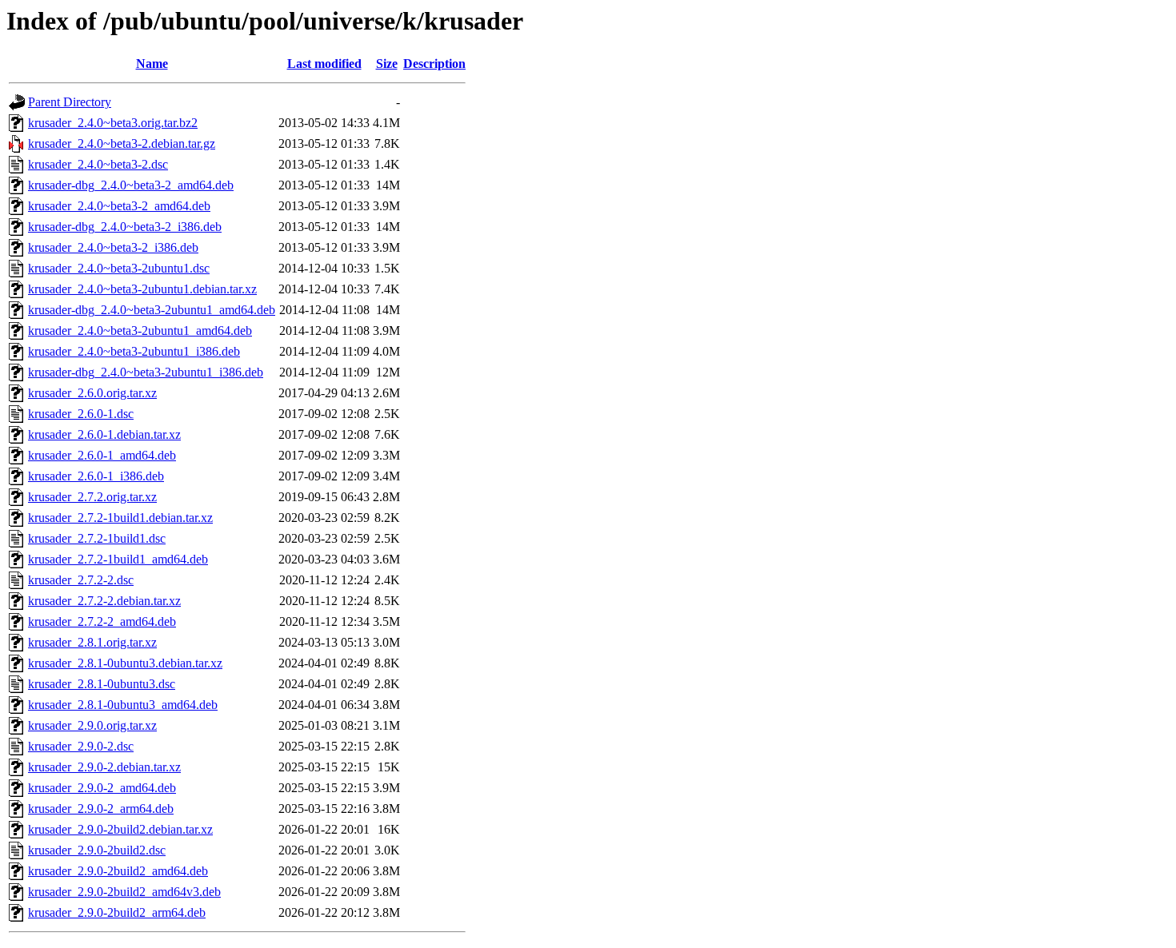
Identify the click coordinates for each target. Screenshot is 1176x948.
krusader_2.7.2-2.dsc (81, 580)
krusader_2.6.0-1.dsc (81, 413)
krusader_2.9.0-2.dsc (81, 746)
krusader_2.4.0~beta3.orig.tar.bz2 (113, 122)
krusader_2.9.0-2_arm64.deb (101, 808)
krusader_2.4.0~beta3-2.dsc (98, 164)
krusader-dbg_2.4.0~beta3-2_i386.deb (125, 226)
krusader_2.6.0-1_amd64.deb (102, 455)
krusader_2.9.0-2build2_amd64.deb (118, 871)
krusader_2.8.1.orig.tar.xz (92, 642)
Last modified (324, 63)
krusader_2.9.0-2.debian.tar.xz (104, 767)
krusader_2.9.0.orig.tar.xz (92, 725)
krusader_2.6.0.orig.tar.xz (92, 393)
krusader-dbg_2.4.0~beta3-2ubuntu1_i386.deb (145, 372)
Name (152, 63)
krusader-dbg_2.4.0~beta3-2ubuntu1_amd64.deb (151, 310)
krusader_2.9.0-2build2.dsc (97, 850)
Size (387, 63)
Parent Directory (69, 102)
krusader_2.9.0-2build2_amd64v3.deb (124, 891)
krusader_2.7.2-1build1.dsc (97, 538)
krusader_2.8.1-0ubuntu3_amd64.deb (123, 704)
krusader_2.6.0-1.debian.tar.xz (104, 434)
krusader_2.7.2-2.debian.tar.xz (104, 600)
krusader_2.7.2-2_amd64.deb (102, 621)
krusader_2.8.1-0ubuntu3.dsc (101, 684)
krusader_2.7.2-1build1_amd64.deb (118, 559)
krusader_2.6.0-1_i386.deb (96, 476)
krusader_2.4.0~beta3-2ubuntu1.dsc (119, 268)
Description (434, 63)
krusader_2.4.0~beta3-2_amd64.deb (119, 206)
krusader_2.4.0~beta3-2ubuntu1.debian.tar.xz (142, 289)
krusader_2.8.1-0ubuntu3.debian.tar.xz (125, 663)
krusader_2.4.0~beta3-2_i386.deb (113, 247)
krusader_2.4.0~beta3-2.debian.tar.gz (121, 143)
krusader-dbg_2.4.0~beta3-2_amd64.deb (131, 185)
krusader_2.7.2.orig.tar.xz (92, 497)
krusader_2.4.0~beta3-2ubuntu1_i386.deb (134, 351)
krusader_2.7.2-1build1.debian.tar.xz (120, 517)
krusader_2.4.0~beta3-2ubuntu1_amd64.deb (140, 330)
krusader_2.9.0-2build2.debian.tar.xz (120, 829)
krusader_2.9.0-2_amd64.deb (102, 788)
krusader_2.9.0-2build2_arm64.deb (117, 912)
